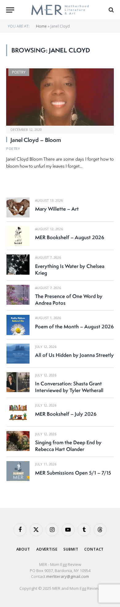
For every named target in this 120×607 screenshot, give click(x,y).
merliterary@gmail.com (67, 576)
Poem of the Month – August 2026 (74, 326)
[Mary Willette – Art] (18, 207)
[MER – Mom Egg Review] (60, 10)
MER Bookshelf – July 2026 (66, 413)
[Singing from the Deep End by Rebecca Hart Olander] (18, 441)
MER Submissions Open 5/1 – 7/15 (73, 472)
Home (41, 26)
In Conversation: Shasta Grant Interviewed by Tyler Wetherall (69, 387)
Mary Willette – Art (57, 208)
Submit (70, 549)
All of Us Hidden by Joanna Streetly (74, 355)
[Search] (110, 10)
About (23, 549)
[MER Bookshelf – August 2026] (18, 236)
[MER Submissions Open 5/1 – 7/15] (18, 471)
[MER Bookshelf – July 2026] (18, 412)
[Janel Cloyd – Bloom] (60, 96)
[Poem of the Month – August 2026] (18, 325)
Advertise (47, 549)
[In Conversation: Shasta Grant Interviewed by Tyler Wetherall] (18, 382)
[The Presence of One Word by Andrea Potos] (18, 295)
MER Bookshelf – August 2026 (69, 237)
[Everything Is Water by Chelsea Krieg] (18, 264)
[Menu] (10, 10)
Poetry (19, 72)
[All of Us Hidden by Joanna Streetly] (18, 354)
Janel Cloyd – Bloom (35, 140)
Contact (94, 549)
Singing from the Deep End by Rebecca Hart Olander (68, 445)
